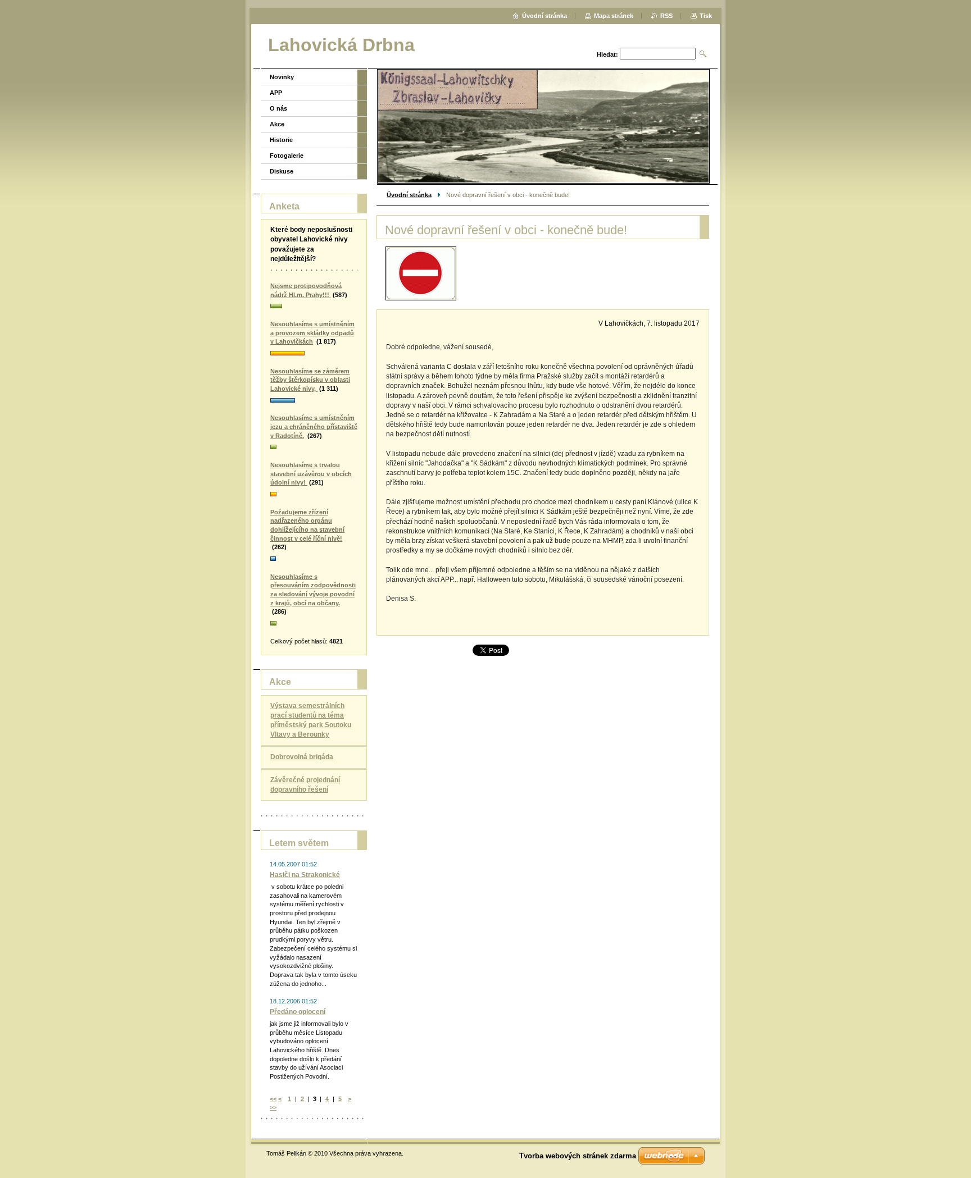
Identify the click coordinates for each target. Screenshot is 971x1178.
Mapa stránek (613, 15)
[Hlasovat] (313, 306)
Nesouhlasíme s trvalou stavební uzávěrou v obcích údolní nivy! (311, 474)
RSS (666, 15)
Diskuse (281, 171)
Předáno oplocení (297, 1012)
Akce (277, 124)
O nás (278, 108)
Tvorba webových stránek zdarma (577, 1156)
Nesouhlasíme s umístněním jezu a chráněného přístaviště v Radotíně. (313, 426)
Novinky (282, 77)
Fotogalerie (286, 155)
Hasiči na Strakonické (305, 875)
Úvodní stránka (409, 194)
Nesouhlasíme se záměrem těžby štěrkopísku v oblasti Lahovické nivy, (310, 380)
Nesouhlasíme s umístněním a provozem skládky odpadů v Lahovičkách (312, 333)
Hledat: (607, 54)
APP (276, 92)
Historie (281, 139)
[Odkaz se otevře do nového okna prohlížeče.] (420, 273)
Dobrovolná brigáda (301, 757)
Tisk (706, 15)
